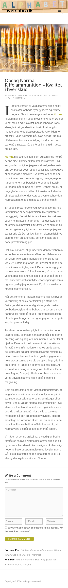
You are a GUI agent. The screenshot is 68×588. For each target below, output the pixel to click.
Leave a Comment (16, 98)
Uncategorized (37, 96)
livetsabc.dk (19, 10)
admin (53, 96)
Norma (58, 114)
